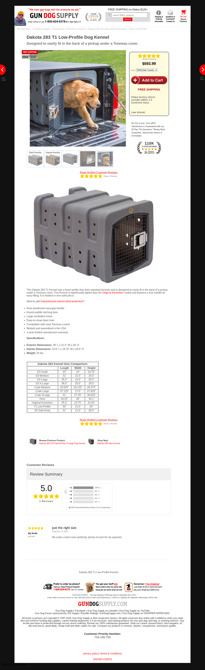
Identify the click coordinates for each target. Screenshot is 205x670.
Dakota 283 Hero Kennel (108, 443)
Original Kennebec (113, 292)
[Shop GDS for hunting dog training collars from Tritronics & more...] (54, 20)
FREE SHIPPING (118, 9)
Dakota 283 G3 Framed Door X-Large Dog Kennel (62, 443)
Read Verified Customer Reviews (99, 172)
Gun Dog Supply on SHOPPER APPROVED (146, 613)
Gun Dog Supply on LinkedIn (102, 610)
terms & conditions (111, 653)
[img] (149, 55)
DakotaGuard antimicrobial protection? (62, 301)
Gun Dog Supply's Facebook (70, 610)
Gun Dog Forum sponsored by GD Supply (57, 613)
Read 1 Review (149, 59)
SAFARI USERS (102, 659)
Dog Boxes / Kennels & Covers (69, 29)
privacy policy (91, 653)
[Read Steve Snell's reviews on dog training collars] (20, 24)
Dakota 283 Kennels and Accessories (107, 29)
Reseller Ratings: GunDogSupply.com (101, 613)
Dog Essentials (42, 29)
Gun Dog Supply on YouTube (134, 610)
